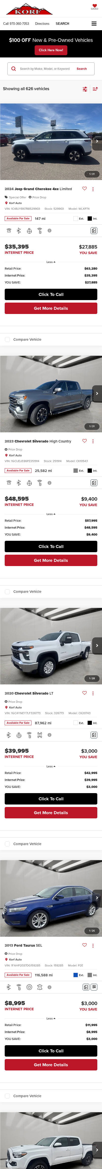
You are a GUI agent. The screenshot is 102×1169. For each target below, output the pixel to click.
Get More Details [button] (51, 308)
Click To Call (51, 294)
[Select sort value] (94, 88)
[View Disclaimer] (50, 230)
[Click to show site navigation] (94, 24)
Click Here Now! (51, 50)
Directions (42, 24)
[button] (16, 23)
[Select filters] (85, 88)
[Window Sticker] (94, 987)
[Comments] (94, 230)
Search (82, 68)
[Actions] (93, 189)
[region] (51, 275)
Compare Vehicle (27, 339)
